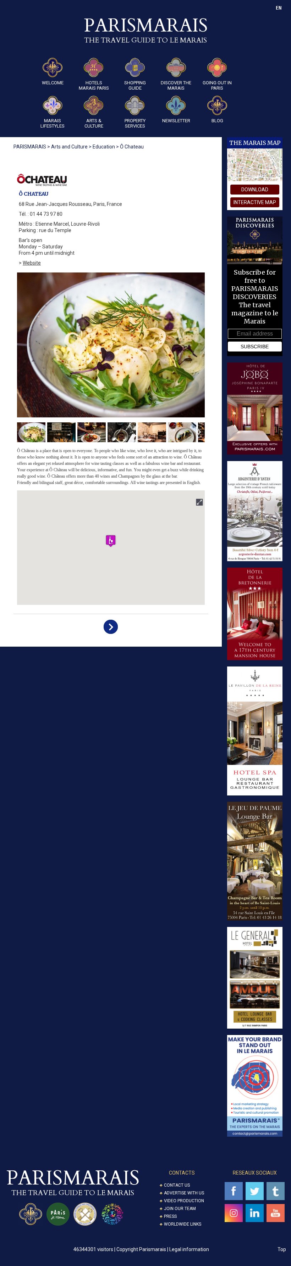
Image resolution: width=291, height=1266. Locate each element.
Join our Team (180, 1208)
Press (170, 1216)
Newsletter (176, 120)
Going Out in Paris (217, 85)
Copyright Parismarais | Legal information (162, 1249)
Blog (217, 120)
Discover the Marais (176, 85)
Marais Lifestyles (52, 123)
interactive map (255, 202)
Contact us (177, 1185)
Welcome (53, 82)
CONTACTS (182, 1173)
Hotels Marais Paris (94, 85)
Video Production (184, 1200)
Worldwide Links (182, 1224)
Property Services (135, 123)
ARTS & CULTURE (93, 123)
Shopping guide (135, 85)
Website (32, 263)
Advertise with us (184, 1193)
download (254, 189)
